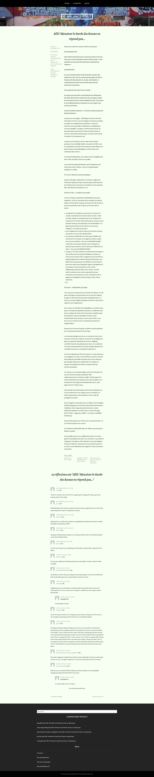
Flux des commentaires (43, 762)
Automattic (90, 774)
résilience (53, 66)
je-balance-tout (77, 17)
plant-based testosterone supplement (67, 652)
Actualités (77, 3)
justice (53, 60)
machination (54, 62)
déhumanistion (55, 71)
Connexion (40, 753)
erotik (57, 490)
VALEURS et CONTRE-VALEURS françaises (82, 458)
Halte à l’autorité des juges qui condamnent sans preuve (95, 459)
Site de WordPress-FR (43, 766)
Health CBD (59, 557)
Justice (87, 3)
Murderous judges (57, 696)
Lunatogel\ (59, 583)
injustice (53, 73)
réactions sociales (56, 64)
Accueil (67, 3)
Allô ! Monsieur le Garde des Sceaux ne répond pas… (61, 723)
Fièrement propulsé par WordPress (69, 774)
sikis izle (58, 530)
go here (58, 623)
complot (53, 56)
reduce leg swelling (61, 666)
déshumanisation (56, 58)
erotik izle (59, 517)
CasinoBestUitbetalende (63, 570)
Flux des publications (43, 757)
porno (58, 503)
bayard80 (55, 51)
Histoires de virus (97, 696)
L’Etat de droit (67, 458)
